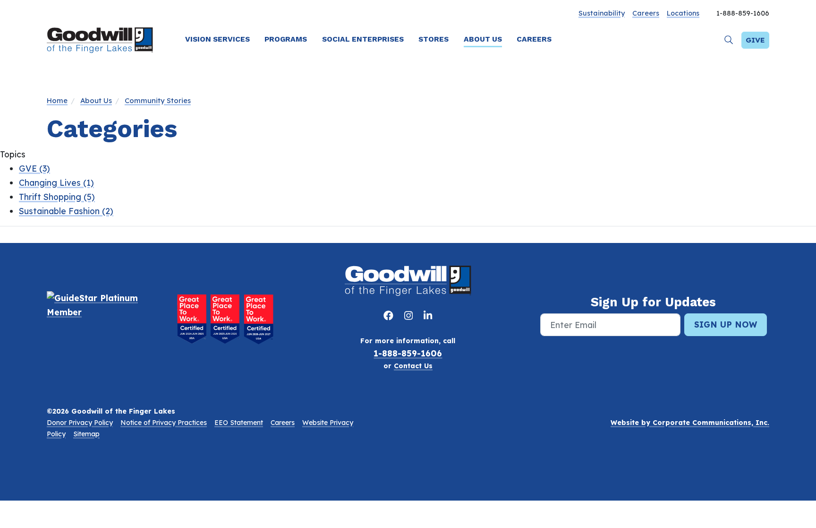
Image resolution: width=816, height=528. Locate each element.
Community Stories (158, 100)
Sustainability (601, 13)
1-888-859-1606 (408, 353)
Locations (683, 13)
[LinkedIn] (428, 315)
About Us (483, 39)
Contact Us (413, 366)
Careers (645, 13)
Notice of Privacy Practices (163, 422)
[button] (729, 40)
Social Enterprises (363, 39)
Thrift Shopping (57, 196)
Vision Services (217, 39)
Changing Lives (56, 182)
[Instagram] (410, 315)
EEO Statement (238, 422)
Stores (433, 39)
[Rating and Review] (225, 318)
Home (57, 100)
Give (755, 39)
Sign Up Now (725, 324)
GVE (34, 168)
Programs (285, 39)
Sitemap (86, 434)
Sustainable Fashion (66, 211)
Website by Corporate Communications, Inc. (690, 422)
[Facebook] (390, 315)
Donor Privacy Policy (80, 422)
